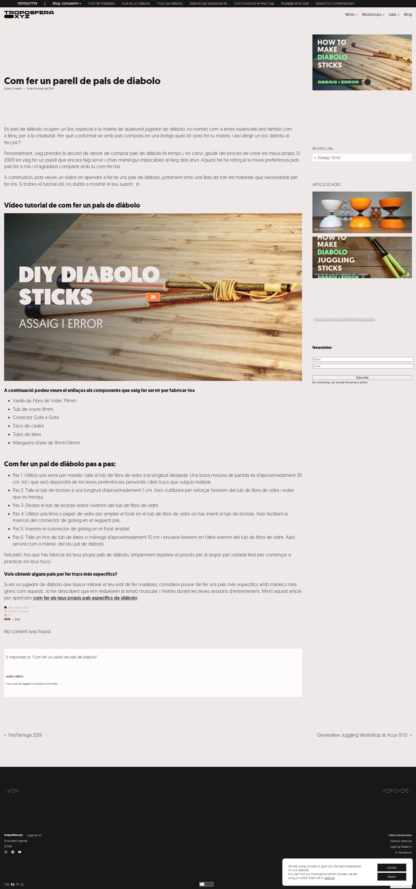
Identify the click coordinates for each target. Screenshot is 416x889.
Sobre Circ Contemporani (321, 3)
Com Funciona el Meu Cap (240, 3)
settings (330, 878)
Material (24, 611)
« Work (12, 791)
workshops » (397, 791)
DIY (9, 615)
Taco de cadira (28, 426)
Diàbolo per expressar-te (194, 3)
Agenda (22, 840)
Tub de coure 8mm (33, 409)
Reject (392, 876)
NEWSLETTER (14, 3)
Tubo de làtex (27, 434)
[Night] (206, 884)
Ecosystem (10, 840)
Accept (392, 867)
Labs (10, 607)
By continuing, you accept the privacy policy (340, 382)
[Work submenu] (356, 14)
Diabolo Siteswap (401, 841)
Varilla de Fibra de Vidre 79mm (44, 400)
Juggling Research (401, 846)
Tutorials (12, 611)
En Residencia (403, 852)
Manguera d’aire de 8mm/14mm (46, 442)
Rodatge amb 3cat (281, 3)
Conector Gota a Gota (36, 417)
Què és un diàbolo (122, 3)
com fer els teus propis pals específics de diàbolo (85, 598)
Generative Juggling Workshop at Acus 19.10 (362, 735)
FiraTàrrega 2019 (25, 735)
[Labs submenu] (399, 14)
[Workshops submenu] (383, 14)
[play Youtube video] (153, 297)
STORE (8, 846)
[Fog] (210, 884)
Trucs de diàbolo (156, 3)
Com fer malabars (87, 3)
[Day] (202, 884)
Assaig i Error (22, 607)
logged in (28, 683)
